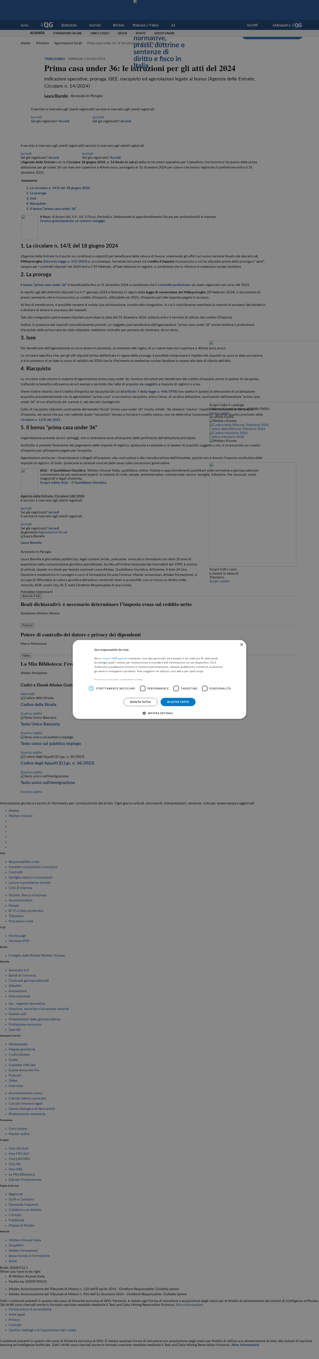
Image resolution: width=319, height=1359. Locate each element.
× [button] (241, 644)
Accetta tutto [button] (178, 702)
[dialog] (159, 679)
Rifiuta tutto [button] (140, 702)
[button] (159, 713)
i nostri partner (115, 658)
